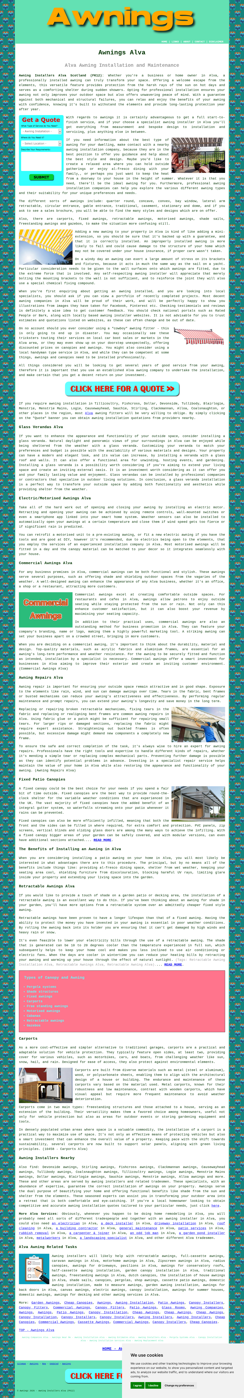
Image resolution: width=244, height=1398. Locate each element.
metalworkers (48, 1238)
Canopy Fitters (33, 1307)
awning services (128, 1295)
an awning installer (178, 1218)
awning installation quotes (93, 1206)
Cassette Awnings (93, 1322)
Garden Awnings (45, 1303)
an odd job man (144, 1233)
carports (176, 1047)
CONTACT (200, 41)
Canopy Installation (108, 1312)
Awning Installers (155, 1317)
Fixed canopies (76, 793)
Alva (89, 413)
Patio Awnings (171, 1303)
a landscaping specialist (103, 1238)
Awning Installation (135, 1303)
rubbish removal (34, 1233)
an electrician (66, 1223)
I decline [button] (153, 1385)
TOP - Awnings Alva (36, 1330)
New (44, 1364)
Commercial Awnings (71, 1307)
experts (110, 1196)
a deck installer (117, 1223)
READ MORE (173, 964)
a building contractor (77, 1228)
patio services (192, 1228)
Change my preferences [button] (179, 1385)
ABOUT (186, 41)
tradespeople (107, 1218)
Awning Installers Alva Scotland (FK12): (61, 75)
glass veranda (32, 441)
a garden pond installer (202, 1233)
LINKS (175, 41)
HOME (164, 41)
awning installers (108, 1181)
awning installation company (92, 149)
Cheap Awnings (146, 1312)
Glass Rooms (173, 1307)
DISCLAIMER (216, 41)
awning (25, 95)
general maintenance (138, 1228)
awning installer (179, 122)
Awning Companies (206, 1307)
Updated (54, 1364)
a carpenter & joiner (89, 1233)
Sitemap (21, 1364)
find (34, 1167)
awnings (77, 201)
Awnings (104, 1303)
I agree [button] (137, 1385)
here (215, 1206)
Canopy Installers (206, 1303)
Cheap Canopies (78, 1303)
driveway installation (175, 1223)
